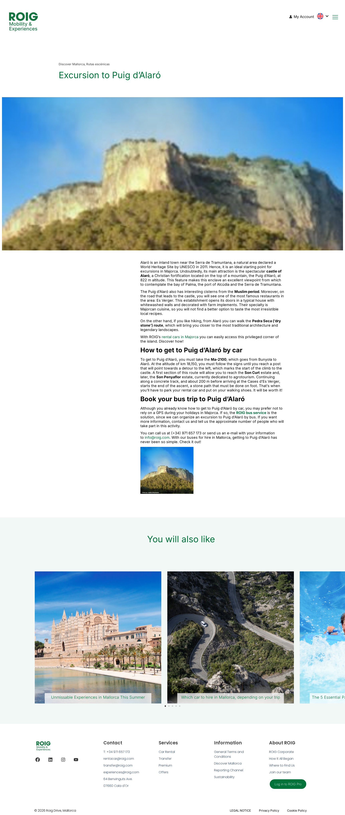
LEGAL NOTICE (240, 810)
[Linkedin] (50, 759)
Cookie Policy (297, 810)
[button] (165, 706)
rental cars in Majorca (180, 337)
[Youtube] (76, 759)
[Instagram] (63, 759)
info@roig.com (157, 437)
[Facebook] (37, 759)
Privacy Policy (269, 810)
